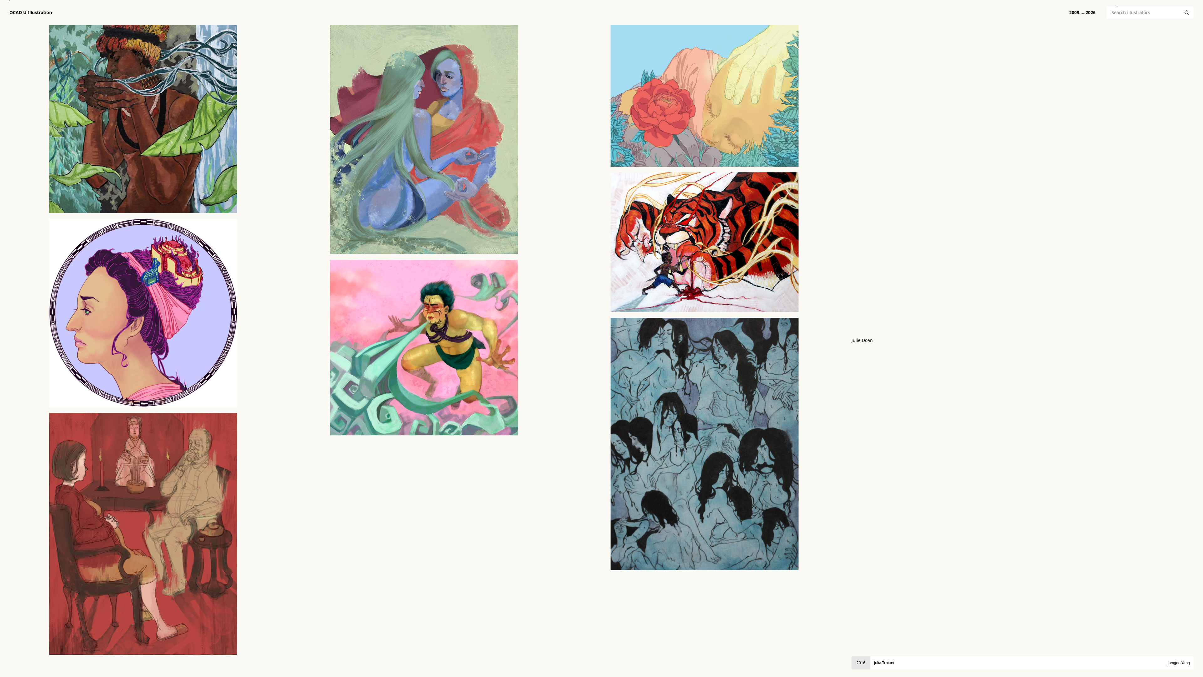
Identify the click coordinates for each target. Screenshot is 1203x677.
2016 (861, 662)
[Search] (1187, 12)
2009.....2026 (1082, 12)
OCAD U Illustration (30, 12)
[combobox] (1143, 12)
